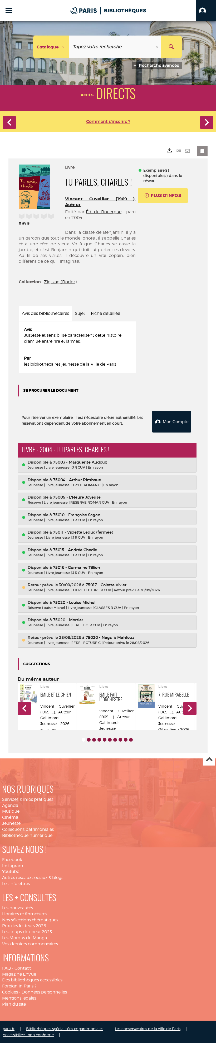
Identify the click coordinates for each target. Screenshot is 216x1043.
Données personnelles (44, 992)
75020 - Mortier (68, 619)
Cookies (10, 992)
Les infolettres (16, 883)
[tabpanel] (77, 347)
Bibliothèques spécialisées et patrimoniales (64, 1028)
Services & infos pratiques (27, 799)
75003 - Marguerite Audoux (80, 462)
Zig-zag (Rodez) (60, 281)
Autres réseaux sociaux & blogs (32, 877)
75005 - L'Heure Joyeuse (77, 497)
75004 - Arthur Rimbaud (77, 479)
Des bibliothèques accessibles (32, 979)
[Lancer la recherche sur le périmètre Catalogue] (171, 47)
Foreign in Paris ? (19, 986)
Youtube (10, 871)
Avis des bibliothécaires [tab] (45, 313)
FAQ (6, 968)
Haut (209, 760)
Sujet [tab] (80, 313)
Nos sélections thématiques (30, 919)
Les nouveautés (17, 907)
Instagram (12, 865)
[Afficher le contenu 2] (89, 740)
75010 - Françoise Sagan (76, 514)
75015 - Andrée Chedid (75, 549)
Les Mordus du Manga (24, 937)
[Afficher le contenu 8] (120, 740)
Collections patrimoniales (28, 829)
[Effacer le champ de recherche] (158, 47)
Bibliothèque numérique (27, 835)
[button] (206, 10)
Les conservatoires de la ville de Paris (147, 1028)
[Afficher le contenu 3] (94, 740)
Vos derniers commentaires (30, 943)
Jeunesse (11, 823)
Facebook (12, 859)
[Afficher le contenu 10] (131, 740)
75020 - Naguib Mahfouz (110, 637)
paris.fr (8, 1028)
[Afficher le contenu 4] (99, 740)
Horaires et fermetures (24, 913)
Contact (22, 968)
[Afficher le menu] (8, 10)
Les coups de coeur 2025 (27, 931)
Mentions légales (19, 998)
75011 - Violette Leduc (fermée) (83, 532)
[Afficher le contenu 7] (115, 740)
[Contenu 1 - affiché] (83, 740)
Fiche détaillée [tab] (105, 313)
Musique (10, 811)
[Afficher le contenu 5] (104, 740)
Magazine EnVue (19, 974)
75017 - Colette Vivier (106, 584)
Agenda (10, 805)
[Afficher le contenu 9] (125, 740)
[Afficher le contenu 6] (110, 740)
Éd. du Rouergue (103, 211)
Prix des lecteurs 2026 (24, 925)
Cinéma (10, 817)
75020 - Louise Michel (74, 602)
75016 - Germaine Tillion (76, 567)
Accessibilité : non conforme (28, 1034)
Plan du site (14, 1004)
